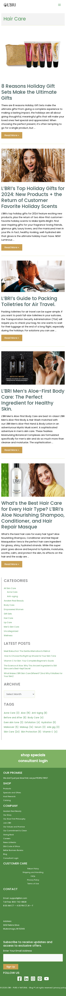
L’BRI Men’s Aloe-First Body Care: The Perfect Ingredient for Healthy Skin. (32, 400)
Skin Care (12, 731)
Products (7, 788)
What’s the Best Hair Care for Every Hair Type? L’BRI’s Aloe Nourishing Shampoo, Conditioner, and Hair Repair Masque (33, 515)
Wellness (8, 635)
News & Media (9, 842)
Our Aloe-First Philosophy (14, 819)
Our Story (7, 815)
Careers (6, 838)
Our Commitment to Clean (15, 830)
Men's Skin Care (11, 626)
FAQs (33, 876)
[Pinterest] (39, 978)
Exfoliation (32, 722)
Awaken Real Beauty (14, 600)
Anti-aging (12, 596)
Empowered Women (14, 609)
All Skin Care (10, 588)
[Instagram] (33, 978)
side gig (53, 727)
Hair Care (8, 618)
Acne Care (12, 592)
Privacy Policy (33, 880)
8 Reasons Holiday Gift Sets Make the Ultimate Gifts (29, 92)
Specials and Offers (12, 792)
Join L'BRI (7, 823)
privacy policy (60, 987)
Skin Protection (31, 731)
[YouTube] (46, 978)
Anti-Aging (39, 712)
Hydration (48, 722)
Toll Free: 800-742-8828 (14, 901)
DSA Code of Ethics (11, 846)
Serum (40, 727)
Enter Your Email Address (17, 950)
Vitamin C (50, 731)
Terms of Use (33, 883)
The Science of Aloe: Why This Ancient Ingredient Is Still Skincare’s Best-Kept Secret (30, 667)
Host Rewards (9, 796)
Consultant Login (10, 858)
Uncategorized (11, 631)
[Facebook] (19, 978)
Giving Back (8, 834)
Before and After (15, 717)
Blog (5, 854)
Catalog (7, 800)
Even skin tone (13, 722)
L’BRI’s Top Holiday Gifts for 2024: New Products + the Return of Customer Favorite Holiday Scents (33, 197)
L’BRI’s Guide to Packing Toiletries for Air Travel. (29, 301)
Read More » (11, 136)
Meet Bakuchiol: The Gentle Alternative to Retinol (27, 651)
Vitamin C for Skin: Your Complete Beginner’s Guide (29, 660)
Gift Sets (8, 613)
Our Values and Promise (14, 827)
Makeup (26, 727)
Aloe (25, 712)
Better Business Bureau (13, 850)
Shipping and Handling (33, 872)
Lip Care (8, 622)
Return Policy (33, 868)
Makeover (11, 727)
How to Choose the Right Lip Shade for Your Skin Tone (30, 656)
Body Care (9, 605)
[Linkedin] (26, 978)
